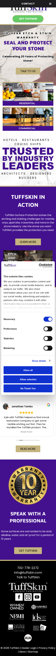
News (22, 651)
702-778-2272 (28, 568)
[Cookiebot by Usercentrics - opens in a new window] (39, 265)
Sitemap (33, 651)
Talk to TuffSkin (28, 577)
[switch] (48, 328)
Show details (39, 360)
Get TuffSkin (28, 19)
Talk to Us (28, 71)
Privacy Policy (47, 648)
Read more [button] (28, 432)
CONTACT (28, 3)
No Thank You (28, 388)
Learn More (28, 242)
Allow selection (28, 379)
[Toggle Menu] (50, 3)
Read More (28, 449)
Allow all (28, 370)
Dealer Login (29, 648)
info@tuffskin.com (28, 572)
